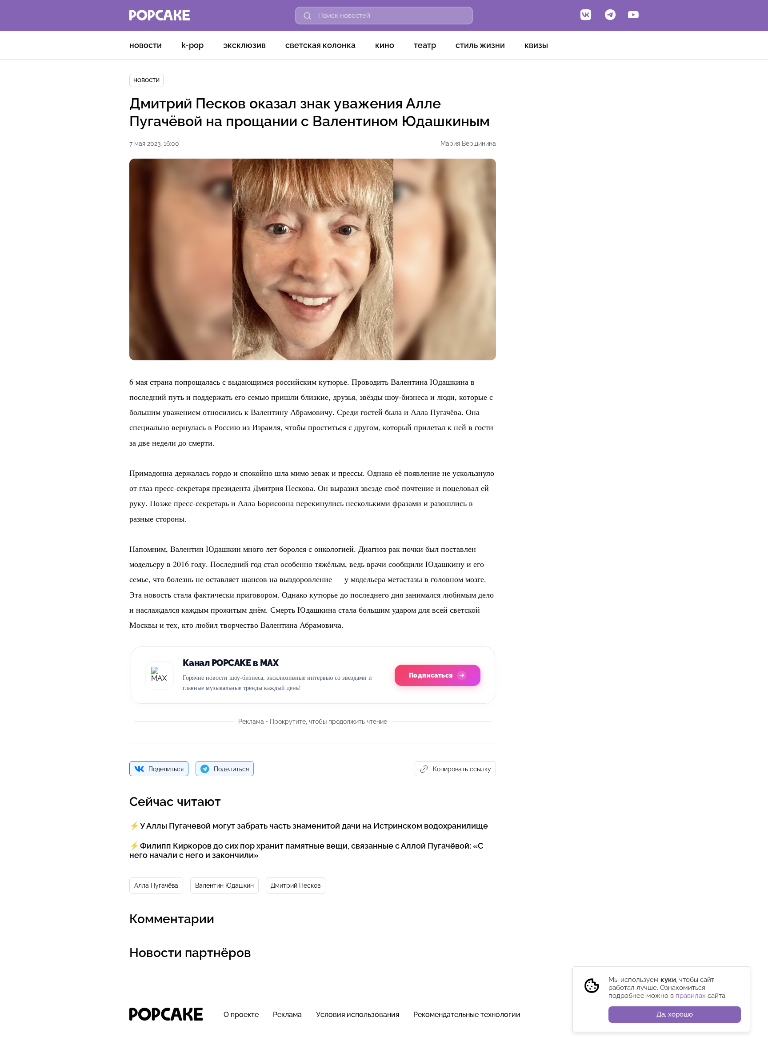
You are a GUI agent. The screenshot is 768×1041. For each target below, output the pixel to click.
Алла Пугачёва (156, 885)
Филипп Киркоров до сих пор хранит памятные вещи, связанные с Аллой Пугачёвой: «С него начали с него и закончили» (306, 850)
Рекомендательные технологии (466, 1014)
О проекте (241, 1014)
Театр (425, 45)
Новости (145, 45)
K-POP (192, 45)
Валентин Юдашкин (224, 885)
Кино (384, 45)
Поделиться (166, 769)
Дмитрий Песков (295, 885)
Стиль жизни (480, 45)
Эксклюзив (244, 45)
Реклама (287, 1014)
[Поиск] (307, 15)
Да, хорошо (674, 1014)
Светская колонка (320, 45)
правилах (691, 996)
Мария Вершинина (468, 143)
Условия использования (357, 1014)
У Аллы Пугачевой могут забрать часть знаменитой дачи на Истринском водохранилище (314, 825)
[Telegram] (610, 15)
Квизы (536, 45)
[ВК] (585, 15)
